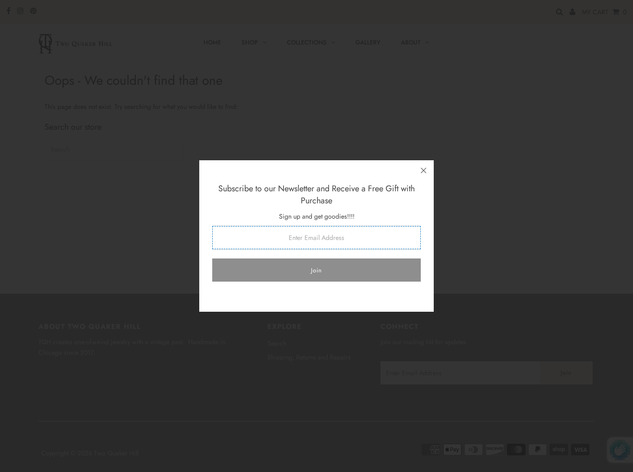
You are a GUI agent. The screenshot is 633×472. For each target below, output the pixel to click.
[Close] (423, 170)
